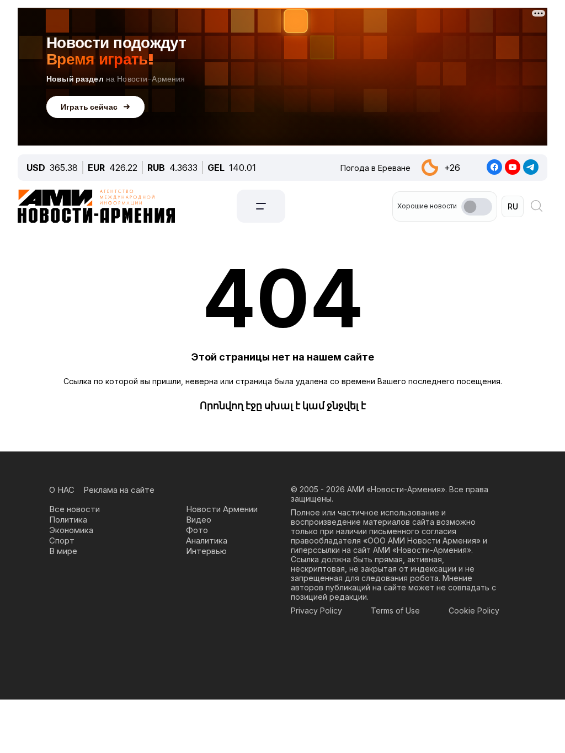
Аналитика (206, 540)
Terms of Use (395, 610)
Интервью (206, 551)
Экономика (71, 530)
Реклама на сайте (118, 490)
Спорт (61, 540)
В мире (63, 551)
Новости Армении (222, 509)
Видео (198, 519)
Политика (68, 519)
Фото (197, 530)
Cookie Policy (474, 610)
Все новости (74, 509)
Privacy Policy (316, 610)
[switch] (476, 207)
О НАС (61, 490)
